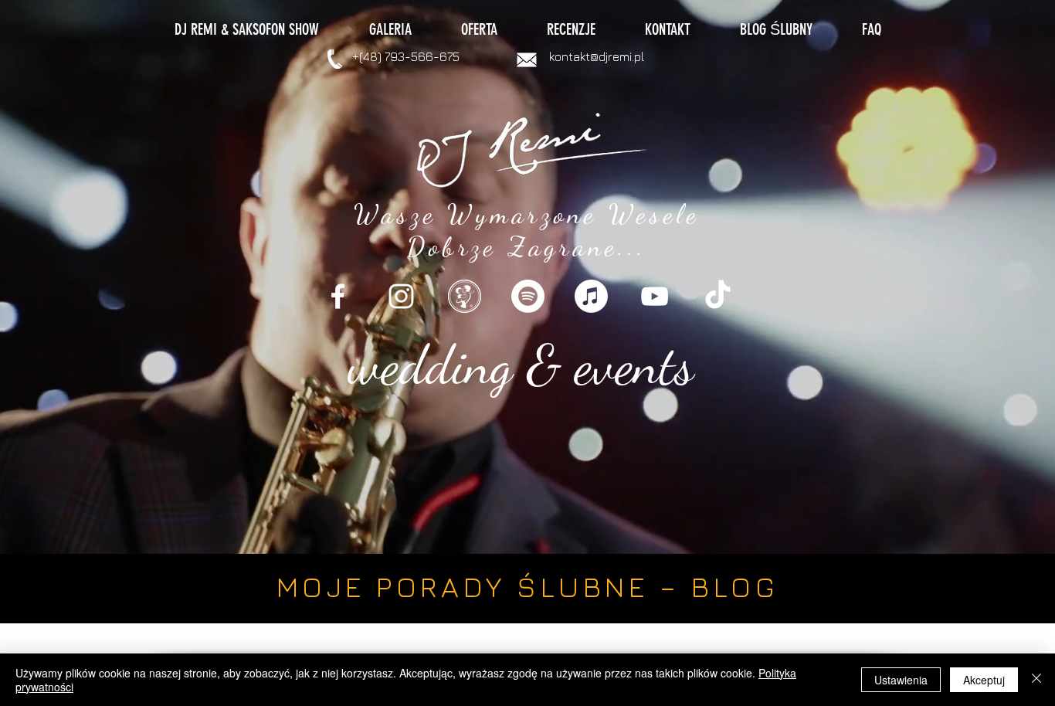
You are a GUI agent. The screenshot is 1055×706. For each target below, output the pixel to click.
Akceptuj (984, 679)
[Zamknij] (1036, 680)
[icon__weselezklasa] (464, 296)
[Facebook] (337, 296)
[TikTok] (717, 296)
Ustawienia (901, 679)
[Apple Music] (591, 296)
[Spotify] (527, 296)
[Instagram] (401, 296)
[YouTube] (654, 296)
